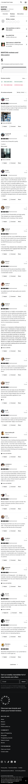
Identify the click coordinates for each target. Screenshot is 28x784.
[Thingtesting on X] (5, 762)
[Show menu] (25, 2)
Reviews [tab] (12, 14)
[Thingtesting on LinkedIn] (12, 762)
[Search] (21, 2)
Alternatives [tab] (20, 14)
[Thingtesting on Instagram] (2, 762)
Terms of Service (21, 686)
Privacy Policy (23, 687)
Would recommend (13, 103)
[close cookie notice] (26, 780)
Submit (23, 681)
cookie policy (10, 782)
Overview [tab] (5, 14)
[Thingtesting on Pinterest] (15, 762)
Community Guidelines (5, 687)
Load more (13, 664)
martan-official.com (5, 10)
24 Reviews (11, 9)
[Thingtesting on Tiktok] (8, 762)
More (23, 78)
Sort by (20, 92)
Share (19, 126)
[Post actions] (26, 99)
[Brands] (7, 2)
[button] (5, 99)
